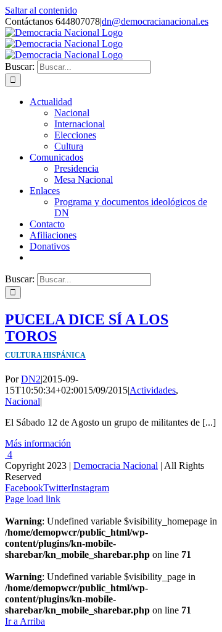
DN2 (31, 379)
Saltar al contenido (41, 10)
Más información (38, 443)
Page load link (32, 499)
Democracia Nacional (115, 465)
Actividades (153, 390)
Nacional (22, 401)
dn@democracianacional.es (155, 21)
